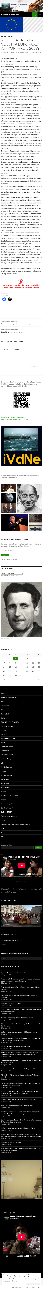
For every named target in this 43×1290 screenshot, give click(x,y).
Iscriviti (5, 555)
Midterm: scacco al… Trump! (11, 1142)
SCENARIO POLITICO (9, 796)
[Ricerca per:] (21, 959)
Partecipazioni (6, 779)
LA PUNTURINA (7, 755)
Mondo (10, 36)
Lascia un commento (33, 52)
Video (3, 836)
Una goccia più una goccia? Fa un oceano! (15, 824)
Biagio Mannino (19, 52)
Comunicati (5, 714)
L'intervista (5, 751)
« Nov (4, 679)
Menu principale (40, 14)
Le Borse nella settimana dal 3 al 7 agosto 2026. (18, 1128)
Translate (18, 575)
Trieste (3, 820)
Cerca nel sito (6, 845)
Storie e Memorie (7, 808)
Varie (3, 832)
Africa (3, 693)
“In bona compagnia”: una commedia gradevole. (19, 322)
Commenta (33, 366)
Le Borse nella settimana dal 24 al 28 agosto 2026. (19, 1032)
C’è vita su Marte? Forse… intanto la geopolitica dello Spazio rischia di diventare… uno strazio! (20, 1092)
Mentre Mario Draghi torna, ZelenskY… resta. (17, 1018)
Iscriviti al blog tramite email (15, 539)
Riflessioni (5, 787)
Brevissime (5, 706)
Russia (3, 791)
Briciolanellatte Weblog (9, 940)
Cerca (38, 847)
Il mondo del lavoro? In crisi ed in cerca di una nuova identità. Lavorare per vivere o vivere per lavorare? (19, 1053)
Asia (2, 702)
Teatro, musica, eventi (9, 816)
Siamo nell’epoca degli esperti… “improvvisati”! (17, 1106)
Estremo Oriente (7, 726)
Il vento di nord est (10, 14)
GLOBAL (4, 734)
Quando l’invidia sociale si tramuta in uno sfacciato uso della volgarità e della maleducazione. (20, 1039)
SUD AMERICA (6, 812)
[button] (21, 916)
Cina (2, 710)
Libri (2, 763)
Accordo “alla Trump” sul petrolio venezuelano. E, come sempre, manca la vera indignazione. (20, 980)
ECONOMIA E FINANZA (10, 722)
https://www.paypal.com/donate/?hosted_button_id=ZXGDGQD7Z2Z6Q (15, 419)
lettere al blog (6, 759)
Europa (4, 36)
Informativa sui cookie (10, 1281)
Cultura (4, 718)
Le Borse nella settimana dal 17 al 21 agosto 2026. (19, 1069)
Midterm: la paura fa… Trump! (11, 1003)
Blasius (3, 944)
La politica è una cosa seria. (11, 330)
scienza (3, 800)
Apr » (39, 679)
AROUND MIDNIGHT (9, 697)
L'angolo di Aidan (7, 747)
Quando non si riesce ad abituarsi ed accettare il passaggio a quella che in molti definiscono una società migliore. (21, 1135)
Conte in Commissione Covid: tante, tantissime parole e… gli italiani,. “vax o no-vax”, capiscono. (20, 1113)
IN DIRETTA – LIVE (8, 738)
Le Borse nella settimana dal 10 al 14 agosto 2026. (19, 1099)
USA (2, 828)
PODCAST (5, 783)
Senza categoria (6, 804)
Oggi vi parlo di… (7, 775)
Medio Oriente (6, 767)
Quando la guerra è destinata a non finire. (16, 1046)
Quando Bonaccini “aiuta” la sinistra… (14, 973)
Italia (3, 742)
